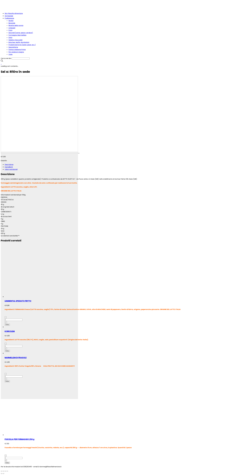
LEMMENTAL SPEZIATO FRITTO (18, 301)
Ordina (7, 324)
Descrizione (9, 164)
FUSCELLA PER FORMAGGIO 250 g (19, 439)
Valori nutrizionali (11, 169)
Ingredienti (9, 167)
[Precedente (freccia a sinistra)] (1, 473)
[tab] (125, 164)
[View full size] (79, 153)
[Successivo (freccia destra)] (3, 473)
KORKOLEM (10, 331)
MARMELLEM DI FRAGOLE (16, 357)
